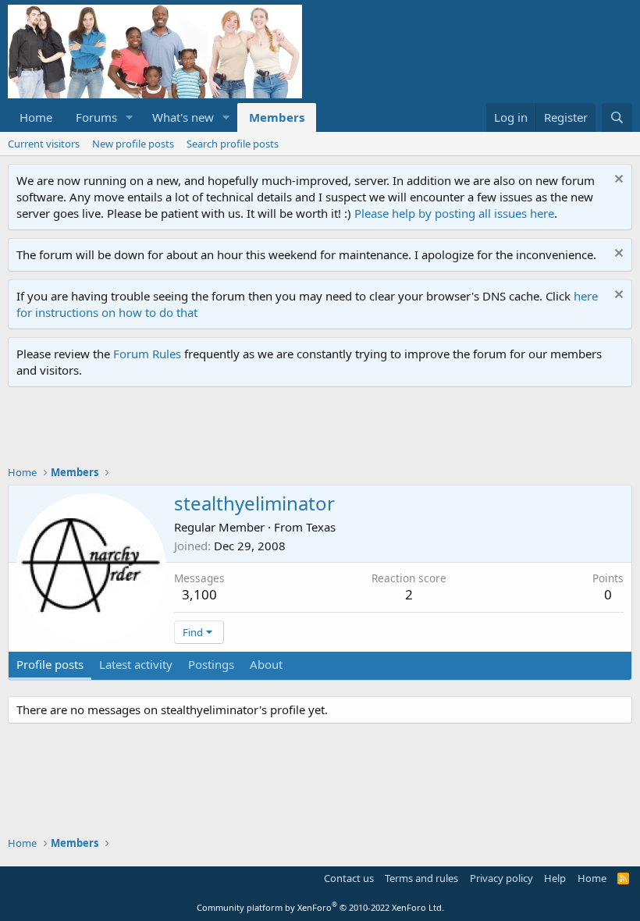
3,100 (199, 594)
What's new (183, 117)
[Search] (617, 117)
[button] (129, 117)
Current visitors (44, 144)
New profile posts (133, 144)
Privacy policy (501, 878)
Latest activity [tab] (135, 664)
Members (276, 117)
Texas (321, 527)
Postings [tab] (211, 664)
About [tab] (266, 664)
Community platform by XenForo (320, 907)
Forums (96, 117)
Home (36, 117)
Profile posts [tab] (50, 664)
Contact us (349, 878)
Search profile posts (233, 144)
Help (555, 878)
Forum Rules (147, 353)
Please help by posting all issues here (454, 213)
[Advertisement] (292, 430)
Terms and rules (421, 878)
